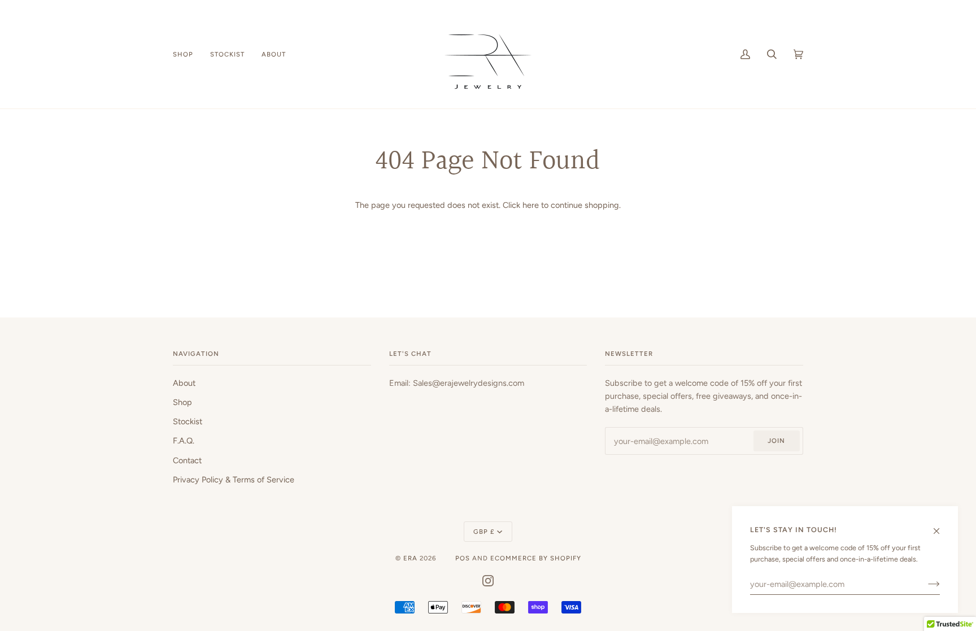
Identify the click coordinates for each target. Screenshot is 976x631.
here (530, 205)
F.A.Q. (183, 441)
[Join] (925, 584)
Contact (187, 460)
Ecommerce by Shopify (535, 558)
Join (776, 441)
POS (462, 558)
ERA (410, 558)
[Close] (941, 526)
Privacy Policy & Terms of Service (233, 480)
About (184, 383)
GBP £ (484, 532)
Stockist (187, 421)
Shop (182, 402)
